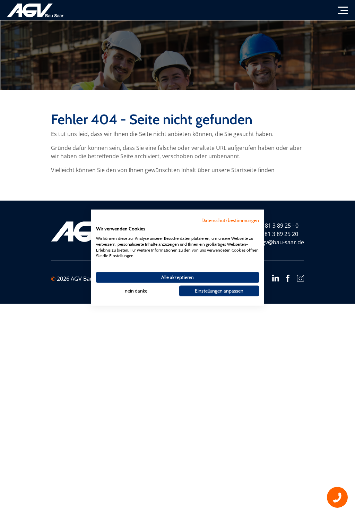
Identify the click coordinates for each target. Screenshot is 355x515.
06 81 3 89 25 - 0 (277, 225)
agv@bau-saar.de (281, 242)
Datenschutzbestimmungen (230, 220)
